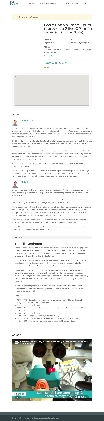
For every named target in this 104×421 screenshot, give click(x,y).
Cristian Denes (26, 182)
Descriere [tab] (18, 237)
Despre (31, 4)
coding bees (54, 418)
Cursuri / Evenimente (47, 4)
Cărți (85, 4)
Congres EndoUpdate (69, 4)
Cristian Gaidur (27, 120)
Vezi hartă (48, 55)
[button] (52, 89)
